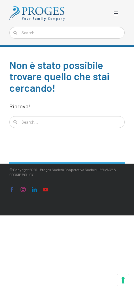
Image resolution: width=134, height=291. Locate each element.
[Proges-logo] (37, 9)
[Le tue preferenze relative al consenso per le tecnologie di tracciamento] (123, 280)
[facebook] (11, 189)
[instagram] (23, 189)
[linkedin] (34, 189)
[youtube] (45, 189)
